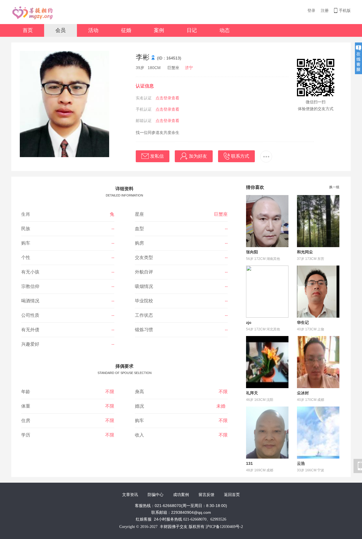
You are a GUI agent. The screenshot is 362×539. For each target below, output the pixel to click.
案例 (159, 30)
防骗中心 (155, 494)
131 (249, 463)
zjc (248, 322)
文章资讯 (130, 494)
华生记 (303, 322)
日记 (192, 30)
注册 (325, 10)
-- (112, 228)
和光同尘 (305, 252)
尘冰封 (303, 393)
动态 (224, 30)
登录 (311, 10)
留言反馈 (206, 494)
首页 (28, 30)
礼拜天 (252, 393)
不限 (109, 391)
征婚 (126, 30)
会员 (60, 30)
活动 (93, 30)
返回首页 (232, 494)
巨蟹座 (221, 214)
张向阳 (252, 252)
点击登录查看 (167, 98)
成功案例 (181, 494)
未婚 (222, 406)
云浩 (301, 463)
